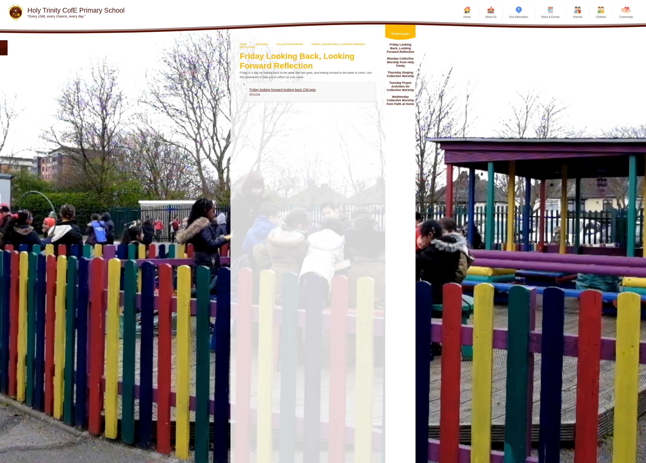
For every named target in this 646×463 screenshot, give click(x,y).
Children (262, 44)
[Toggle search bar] (4, 44)
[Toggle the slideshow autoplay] (639, 47)
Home (243, 44)
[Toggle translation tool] (4, 51)
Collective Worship (289, 44)
